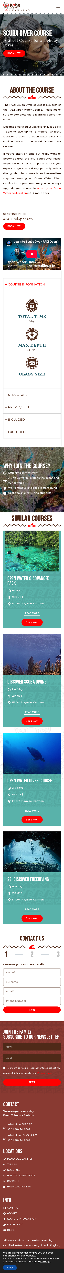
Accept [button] (9, 1267)
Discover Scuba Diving (27, 682)
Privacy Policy (44, 1073)
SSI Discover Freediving (28, 879)
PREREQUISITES (20, 407)
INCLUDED (16, 419)
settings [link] (45, 1261)
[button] (14, 53)
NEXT (32, 1082)
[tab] (32, 284)
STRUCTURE (18, 395)
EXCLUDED (17, 432)
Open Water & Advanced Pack (28, 581)
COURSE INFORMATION (26, 284)
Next (32, 1009)
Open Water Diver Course (29, 781)
